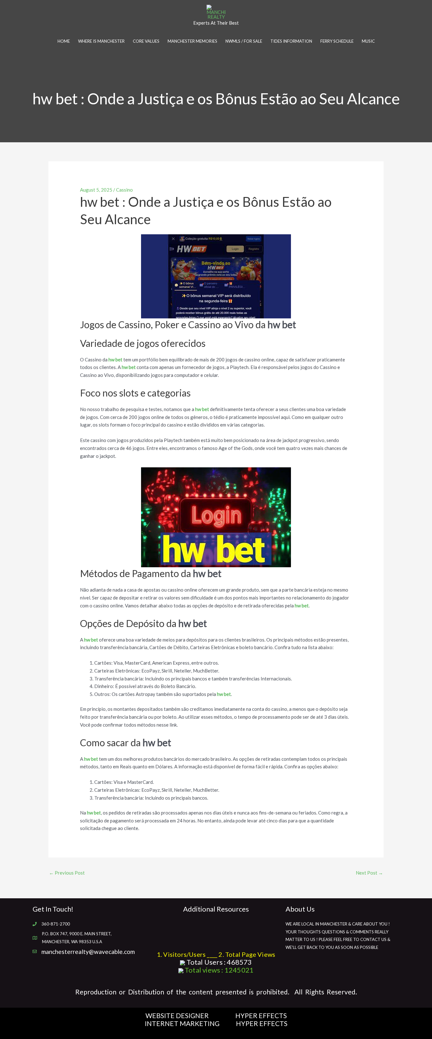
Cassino (124, 190)
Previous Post (67, 873)
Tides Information (291, 41)
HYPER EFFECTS (261, 1015)
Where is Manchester (101, 41)
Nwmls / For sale (243, 41)
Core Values (146, 41)
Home (64, 41)
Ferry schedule (337, 41)
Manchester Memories (192, 41)
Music (368, 41)
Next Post (369, 873)
